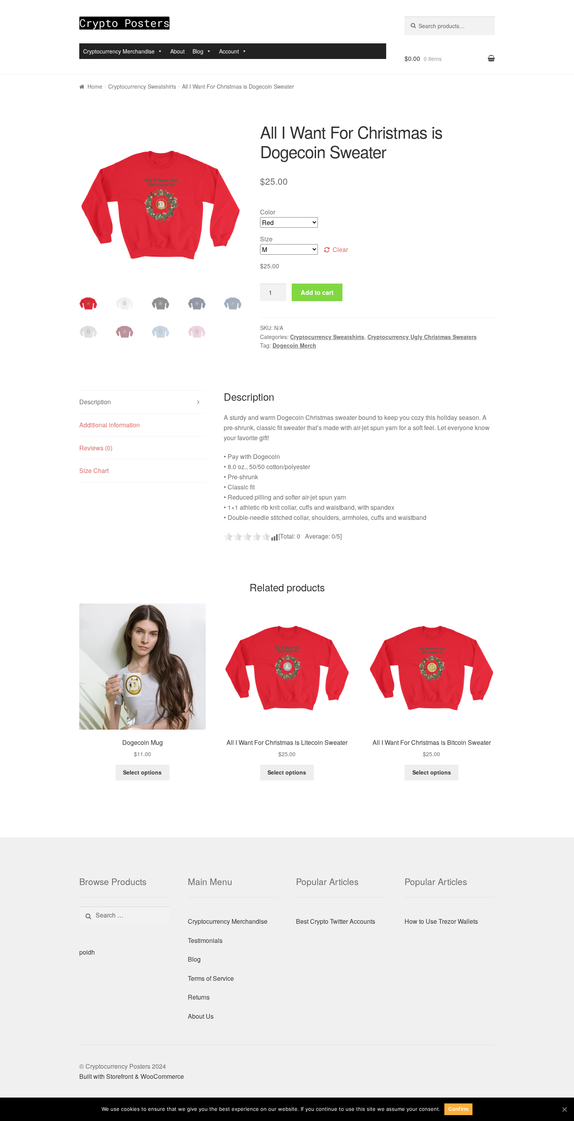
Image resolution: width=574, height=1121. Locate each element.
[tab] (142, 402)
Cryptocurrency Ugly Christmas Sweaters (422, 337)
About (177, 51)
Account (229, 51)
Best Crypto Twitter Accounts (335, 921)
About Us (201, 1016)
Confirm (458, 1109)
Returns (199, 996)
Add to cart (317, 292)
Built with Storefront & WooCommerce (131, 1076)
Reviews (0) (95, 447)
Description (95, 401)
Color (267, 211)
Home (94, 86)
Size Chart (94, 470)
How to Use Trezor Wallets (441, 921)
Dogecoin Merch (294, 345)
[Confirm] (564, 1109)
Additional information (109, 424)
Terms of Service (211, 978)
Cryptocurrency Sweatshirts (142, 86)
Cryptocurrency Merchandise (119, 51)
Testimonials (205, 940)
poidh (87, 952)
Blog (198, 51)
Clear (340, 249)
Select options (142, 772)
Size (266, 238)
